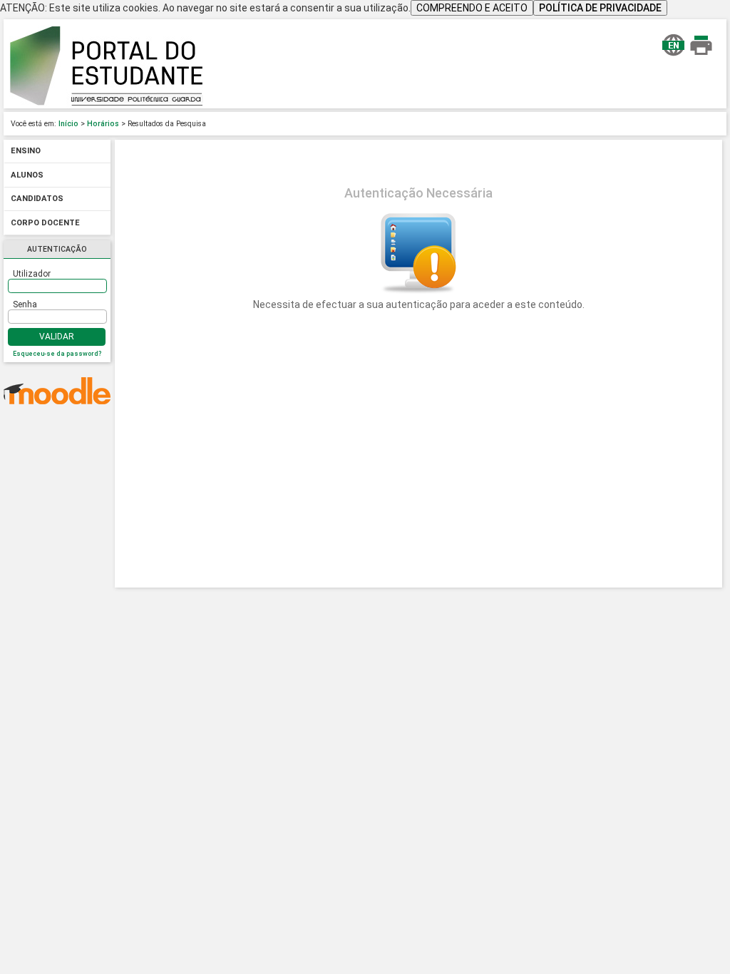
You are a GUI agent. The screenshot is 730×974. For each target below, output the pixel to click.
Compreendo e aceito (472, 8)
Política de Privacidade (600, 8)
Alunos (27, 175)
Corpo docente (45, 222)
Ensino (26, 151)
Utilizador (32, 274)
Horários (103, 123)
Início (68, 123)
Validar (56, 337)
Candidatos (37, 199)
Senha (25, 304)
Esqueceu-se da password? (57, 353)
